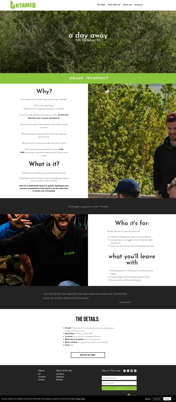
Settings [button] (147, 399)
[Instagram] (135, 370)
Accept (167, 399)
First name (105, 374)
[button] (114, 4)
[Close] (173, 398)
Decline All (157, 399)
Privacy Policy (80, 399)
